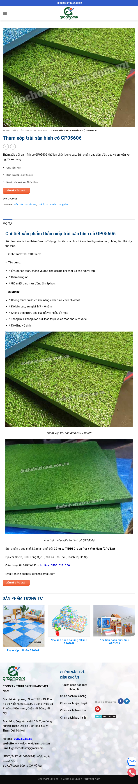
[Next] (135, 633)
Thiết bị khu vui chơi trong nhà (53, 204)
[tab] (7, 223)
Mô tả (7, 223)
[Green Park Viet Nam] (69, 13)
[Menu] (5, 13)
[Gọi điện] (131, 773)
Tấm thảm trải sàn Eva (33, 130)
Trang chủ (9, 130)
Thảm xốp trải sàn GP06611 (23, 650)
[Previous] (3, 633)
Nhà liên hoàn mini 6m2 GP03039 (114, 642)
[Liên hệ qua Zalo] (131, 762)
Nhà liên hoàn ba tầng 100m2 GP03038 (69, 642)
